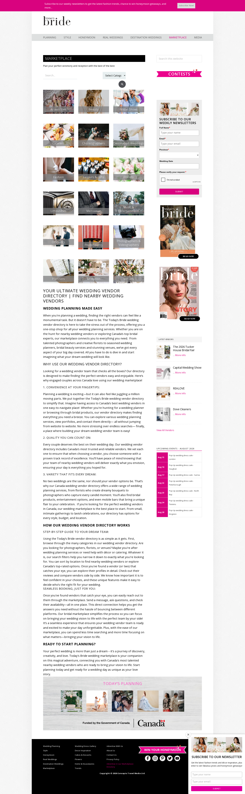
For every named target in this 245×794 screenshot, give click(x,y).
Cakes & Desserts (83, 755)
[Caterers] (58, 126)
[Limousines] (58, 194)
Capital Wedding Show (187, 367)
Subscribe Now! (186, 5)
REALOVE (179, 388)
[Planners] (58, 261)
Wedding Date (166, 161)
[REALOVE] (163, 393)
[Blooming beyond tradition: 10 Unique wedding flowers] (122, 701)
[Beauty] (93, 92)
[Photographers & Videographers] (128, 227)
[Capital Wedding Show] (163, 373)
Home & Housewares (84, 764)
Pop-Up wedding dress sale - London (181, 457)
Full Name (164, 127)
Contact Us (112, 755)
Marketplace (49, 768)
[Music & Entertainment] (128, 194)
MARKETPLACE (178, 37)
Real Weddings (50, 759)
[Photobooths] (93, 227)
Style (45, 750)
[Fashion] (58, 160)
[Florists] (128, 160)
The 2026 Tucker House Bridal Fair (184, 348)
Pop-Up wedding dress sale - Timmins (181, 502)
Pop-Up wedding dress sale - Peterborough (181, 483)
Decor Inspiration (83, 750)
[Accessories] (58, 92)
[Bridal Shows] (128, 92)
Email (162, 138)
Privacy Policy (113, 759)
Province (164, 149)
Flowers (78, 759)
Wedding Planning (51, 746)
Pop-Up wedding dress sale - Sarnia (184, 475)
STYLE (67, 37)
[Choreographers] (93, 126)
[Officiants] (58, 227)
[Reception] (93, 261)
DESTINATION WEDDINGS (146, 37)
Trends (78, 768)
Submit (216, 788)
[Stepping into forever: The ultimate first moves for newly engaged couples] (97, 701)
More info (180, 355)
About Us (111, 750)
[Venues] (128, 261)
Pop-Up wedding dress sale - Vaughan (181, 467)
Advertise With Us (115, 746)
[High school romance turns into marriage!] (173, 701)
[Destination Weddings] (128, 126)
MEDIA (198, 37)
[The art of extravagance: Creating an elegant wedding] (71, 701)
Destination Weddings (53, 764)
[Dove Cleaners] (163, 414)
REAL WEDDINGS (113, 37)
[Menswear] (93, 194)
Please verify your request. (172, 172)
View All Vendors (165, 430)
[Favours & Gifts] (93, 160)
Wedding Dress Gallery (85, 746)
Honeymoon (48, 755)
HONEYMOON (86, 37)
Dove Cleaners (182, 409)
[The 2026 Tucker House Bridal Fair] (163, 352)
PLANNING (49, 37)
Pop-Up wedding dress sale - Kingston (181, 512)
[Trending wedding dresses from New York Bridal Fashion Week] (148, 701)
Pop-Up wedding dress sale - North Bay (184, 493)
